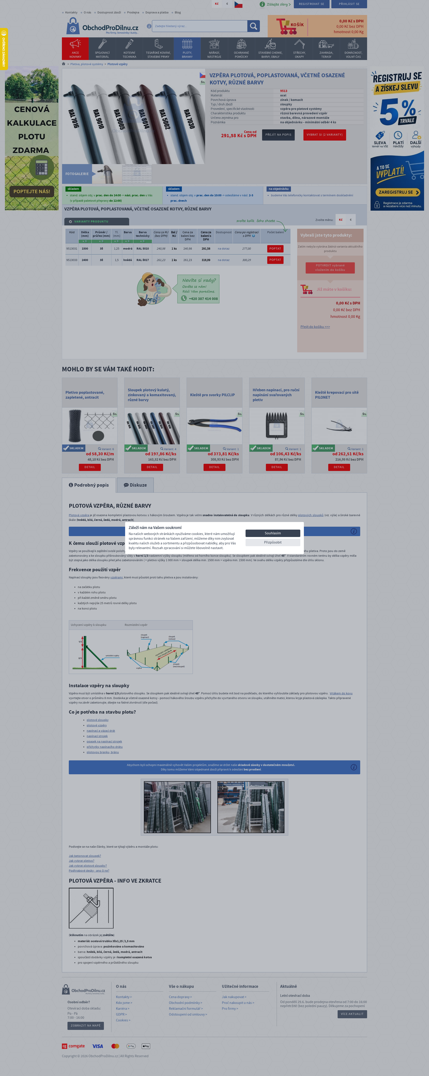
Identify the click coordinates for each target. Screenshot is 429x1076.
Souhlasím (273, 533)
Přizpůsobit (273, 542)
